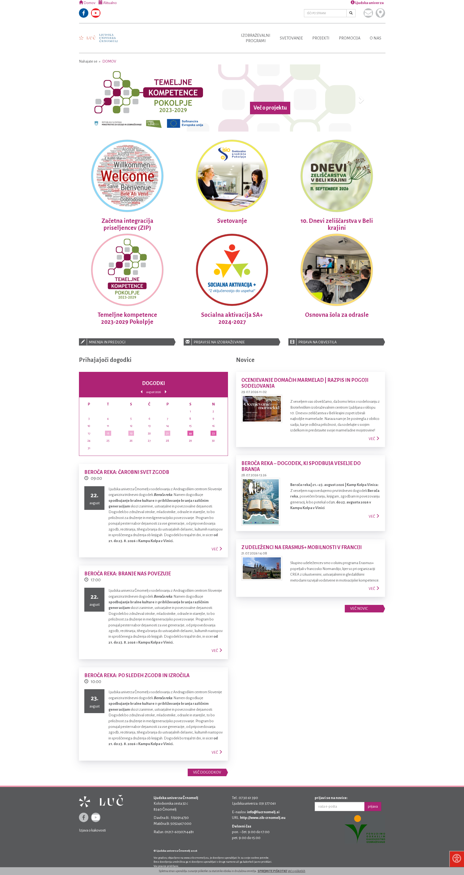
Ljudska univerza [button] (369, 3)
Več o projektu (270, 108)
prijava (373, 806)
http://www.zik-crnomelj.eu (262, 818)
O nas (375, 38)
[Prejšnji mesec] (141, 392)
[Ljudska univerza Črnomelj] (98, 34)
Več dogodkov (207, 772)
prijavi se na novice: (331, 798)
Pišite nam (368, 13)
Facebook (83, 13)
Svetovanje (291, 38)
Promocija (349, 38)
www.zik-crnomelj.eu (196, 857)
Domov (89, 3)
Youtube (95, 13)
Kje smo (380, 13)
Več (215, 549)
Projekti (320, 38)
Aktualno (110, 3)
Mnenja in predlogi (106, 342)
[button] (102, 98)
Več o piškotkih (296, 871)
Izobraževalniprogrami (255, 38)
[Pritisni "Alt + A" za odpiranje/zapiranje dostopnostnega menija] (456, 859)
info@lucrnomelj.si (263, 812)
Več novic (359, 609)
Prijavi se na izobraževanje (219, 342)
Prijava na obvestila (317, 342)
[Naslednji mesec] (165, 392)
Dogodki (153, 383)
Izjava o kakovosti (92, 830)
